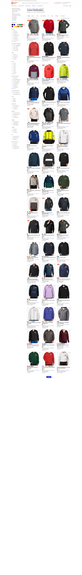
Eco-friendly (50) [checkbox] (16, 82)
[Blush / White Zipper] (58, 366)
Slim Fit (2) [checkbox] (15, 139)
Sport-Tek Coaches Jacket (61, 257)
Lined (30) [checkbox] (15, 85)
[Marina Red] (43, 78)
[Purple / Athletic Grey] (29, 78)
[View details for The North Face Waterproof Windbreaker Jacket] (34, 159)
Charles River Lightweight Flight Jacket (63, 212)
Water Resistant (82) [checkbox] (16, 79)
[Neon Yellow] (30, 256)
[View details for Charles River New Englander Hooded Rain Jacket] (34, 49)
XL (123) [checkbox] (14, 70)
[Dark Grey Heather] (28, 167)
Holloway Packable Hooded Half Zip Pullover (32, 80)
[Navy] (27, 78)
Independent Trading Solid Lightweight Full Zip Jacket (63, 58)
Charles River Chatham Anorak (32, 300)
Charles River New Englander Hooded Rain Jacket (34, 58)
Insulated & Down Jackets (16, 15)
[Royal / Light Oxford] (44, 256)
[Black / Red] (49, 167)
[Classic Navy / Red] (27, 211)
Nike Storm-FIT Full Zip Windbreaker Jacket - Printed (63, 235)
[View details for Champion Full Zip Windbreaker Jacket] (64, 159)
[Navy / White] (44, 189)
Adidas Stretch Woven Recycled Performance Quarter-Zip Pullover (32, 279)
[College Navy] (57, 234)
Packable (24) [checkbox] (15, 87)
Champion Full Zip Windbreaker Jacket (63, 168)
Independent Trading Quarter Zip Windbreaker (32, 213)
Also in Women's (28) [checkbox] (16, 94)
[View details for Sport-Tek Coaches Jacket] (64, 249)
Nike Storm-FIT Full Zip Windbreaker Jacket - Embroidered (63, 35)
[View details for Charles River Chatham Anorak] (34, 291)
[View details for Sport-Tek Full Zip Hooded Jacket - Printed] (49, 49)
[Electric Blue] (42, 78)
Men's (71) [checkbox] (15, 54)
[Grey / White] (43, 189)
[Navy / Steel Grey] (34, 321)
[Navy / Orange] (50, 167)
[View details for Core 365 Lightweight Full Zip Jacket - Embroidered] (64, 182)
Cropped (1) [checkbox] (15, 132)
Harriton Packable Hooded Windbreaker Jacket (63, 102)
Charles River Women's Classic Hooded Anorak (48, 301)
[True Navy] (45, 56)
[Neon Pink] (44, 299)
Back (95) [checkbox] (15, 145)
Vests (13, 12)
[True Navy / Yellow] (28, 56)
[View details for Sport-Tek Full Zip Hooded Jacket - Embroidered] (34, 359)
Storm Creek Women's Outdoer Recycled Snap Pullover (34, 191)
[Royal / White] (43, 167)
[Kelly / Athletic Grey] (28, 78)
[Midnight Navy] (57, 299)
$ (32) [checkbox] (14, 98)
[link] (14, 3)
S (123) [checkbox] (14, 66)
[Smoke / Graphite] (28, 211)
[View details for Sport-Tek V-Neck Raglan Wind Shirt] (34, 336)
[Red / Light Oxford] (43, 256)
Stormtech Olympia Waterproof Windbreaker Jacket (47, 213)
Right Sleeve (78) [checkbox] (16, 146)
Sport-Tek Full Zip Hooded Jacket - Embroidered (32, 368)
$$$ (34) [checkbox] (14, 101)
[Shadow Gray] (29, 122)
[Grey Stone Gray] (45, 234)
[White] (44, 78)
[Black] (30, 56)
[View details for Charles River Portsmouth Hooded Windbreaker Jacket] (34, 249)
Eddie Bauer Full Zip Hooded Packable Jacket (48, 345)
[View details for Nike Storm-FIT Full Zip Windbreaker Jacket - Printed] (64, 226)
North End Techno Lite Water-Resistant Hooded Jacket (63, 301)
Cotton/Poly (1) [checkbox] (15, 117)
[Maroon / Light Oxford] (42, 256)
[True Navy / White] (28, 144)
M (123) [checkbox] (14, 67)
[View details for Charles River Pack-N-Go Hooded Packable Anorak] (49, 314)
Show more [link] (13, 41)
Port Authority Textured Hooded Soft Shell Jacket (49, 102)
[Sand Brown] (27, 122)
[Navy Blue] (27, 189)
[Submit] (23, 3)
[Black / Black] (42, 211)
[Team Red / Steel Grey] (28, 321)
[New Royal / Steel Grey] (27, 321)
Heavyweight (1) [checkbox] (16, 124)
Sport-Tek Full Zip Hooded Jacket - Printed (49, 57)
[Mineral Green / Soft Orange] (42, 101)
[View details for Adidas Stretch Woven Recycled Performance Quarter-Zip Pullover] (34, 270)
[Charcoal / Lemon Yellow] (43, 101)
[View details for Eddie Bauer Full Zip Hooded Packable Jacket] (49, 336)
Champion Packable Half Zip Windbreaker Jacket (48, 35)
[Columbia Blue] (50, 78)
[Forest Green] (44, 56)
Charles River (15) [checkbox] (16, 35)
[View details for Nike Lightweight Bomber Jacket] (49, 270)
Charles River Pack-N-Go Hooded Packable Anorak (47, 323)
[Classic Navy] (57, 56)
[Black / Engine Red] (44, 101)
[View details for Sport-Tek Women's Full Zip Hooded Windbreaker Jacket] (64, 336)
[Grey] (29, 56)
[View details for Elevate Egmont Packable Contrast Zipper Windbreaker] (34, 314)
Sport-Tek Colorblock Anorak (32, 145)
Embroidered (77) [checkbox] (16, 105)
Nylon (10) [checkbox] (15, 116)
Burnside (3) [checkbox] (15, 32)
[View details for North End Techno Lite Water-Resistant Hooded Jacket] (64, 291)
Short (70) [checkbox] (15, 129)
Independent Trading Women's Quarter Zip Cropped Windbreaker (63, 368)
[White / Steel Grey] (29, 321)
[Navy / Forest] (42, 189)
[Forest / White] (51, 167)
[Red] (27, 56)
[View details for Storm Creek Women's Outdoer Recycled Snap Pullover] (34, 182)
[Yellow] (34, 56)
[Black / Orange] (37, 78)
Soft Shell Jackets (15, 11)
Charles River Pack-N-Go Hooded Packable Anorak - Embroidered (62, 146)
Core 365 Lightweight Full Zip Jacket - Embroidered (63, 191)
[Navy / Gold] (30, 78)
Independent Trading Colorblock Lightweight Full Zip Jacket (47, 124)
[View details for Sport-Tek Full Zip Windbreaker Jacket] (34, 93)
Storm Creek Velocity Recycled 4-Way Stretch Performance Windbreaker (33, 124)
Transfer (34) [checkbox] (15, 107)
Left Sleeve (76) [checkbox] (16, 148)
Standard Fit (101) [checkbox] (16, 136)
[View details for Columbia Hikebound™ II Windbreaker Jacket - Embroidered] (64, 314)
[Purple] (61, 144)
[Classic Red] (58, 189)
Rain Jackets (14, 19)
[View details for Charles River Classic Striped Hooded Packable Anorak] (49, 159)
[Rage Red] (29, 167)
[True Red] (43, 56)
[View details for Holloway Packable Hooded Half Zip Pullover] (34, 71)
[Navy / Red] (45, 167)
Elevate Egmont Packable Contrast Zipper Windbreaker (34, 323)
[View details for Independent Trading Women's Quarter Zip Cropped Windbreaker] (64, 359)
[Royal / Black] (59, 101)
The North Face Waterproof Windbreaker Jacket (33, 168)
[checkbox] (19, 45)
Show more (14, 20)
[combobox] (35, 3)
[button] (67, 3)
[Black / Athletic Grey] (34, 78)
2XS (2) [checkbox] (14, 63)
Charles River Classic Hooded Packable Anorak (48, 368)
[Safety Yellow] (61, 78)
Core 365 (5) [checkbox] (15, 38)
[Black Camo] (65, 78)
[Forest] (60, 144)
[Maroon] (58, 56)
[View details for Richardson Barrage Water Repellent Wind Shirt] (64, 115)
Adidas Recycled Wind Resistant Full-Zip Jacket (33, 235)
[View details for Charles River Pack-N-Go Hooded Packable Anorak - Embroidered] (64, 137)
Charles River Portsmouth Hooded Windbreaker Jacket (32, 258)
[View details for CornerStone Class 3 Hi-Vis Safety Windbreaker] (49, 137)
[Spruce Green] (28, 189)
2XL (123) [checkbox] (14, 72)
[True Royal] (42, 56)
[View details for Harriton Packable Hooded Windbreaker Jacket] (64, 93)
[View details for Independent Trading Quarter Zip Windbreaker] (34, 204)
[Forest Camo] (51, 122)
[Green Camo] (60, 78)
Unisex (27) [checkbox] (15, 57)
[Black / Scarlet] (36, 78)
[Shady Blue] (27, 167)
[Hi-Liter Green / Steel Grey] (30, 321)
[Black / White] (29, 144)
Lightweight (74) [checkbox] (16, 121)
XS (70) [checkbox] (14, 64)
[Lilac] (43, 299)
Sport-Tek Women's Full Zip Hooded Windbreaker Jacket (62, 345)
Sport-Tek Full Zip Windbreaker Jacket (33, 102)
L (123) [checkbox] (14, 69)
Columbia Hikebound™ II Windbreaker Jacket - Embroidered (63, 323)
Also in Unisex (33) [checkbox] (16, 92)
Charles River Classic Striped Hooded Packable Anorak (48, 168)
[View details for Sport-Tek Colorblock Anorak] (34, 137)
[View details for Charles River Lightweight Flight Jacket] (64, 204)
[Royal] (57, 78)
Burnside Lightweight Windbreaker (62, 79)
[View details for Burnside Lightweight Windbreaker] (64, 71)
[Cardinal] (52, 366)
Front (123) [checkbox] (15, 143)
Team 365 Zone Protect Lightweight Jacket (33, 35)
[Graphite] (60, 56)
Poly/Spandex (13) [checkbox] (16, 114)
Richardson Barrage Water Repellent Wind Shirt (64, 124)
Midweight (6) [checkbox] (15, 123)
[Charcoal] (60, 122)
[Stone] (45, 78)
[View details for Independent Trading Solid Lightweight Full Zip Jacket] (64, 49)
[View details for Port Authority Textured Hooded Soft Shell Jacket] (49, 93)
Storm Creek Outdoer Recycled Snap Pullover (48, 235)
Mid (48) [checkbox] (14, 130)
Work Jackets (14, 16)
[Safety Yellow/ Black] (42, 144)
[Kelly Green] (42, 299)
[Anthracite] (58, 234)
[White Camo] (44, 122)
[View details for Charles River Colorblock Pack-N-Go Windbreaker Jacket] (49, 182)
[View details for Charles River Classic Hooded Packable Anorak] (49, 359)
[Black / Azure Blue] (43, 211)
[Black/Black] (27, 234)
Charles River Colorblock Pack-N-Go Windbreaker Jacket (48, 191)
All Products (29, 8)
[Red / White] (42, 167)
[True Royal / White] (27, 144)
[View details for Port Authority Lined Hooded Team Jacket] (49, 249)
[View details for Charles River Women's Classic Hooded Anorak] (49, 291)
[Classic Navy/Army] (50, 122)
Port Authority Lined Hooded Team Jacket (49, 257)
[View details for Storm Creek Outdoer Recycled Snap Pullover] (49, 226)
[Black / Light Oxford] (45, 256)
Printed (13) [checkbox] (15, 108)
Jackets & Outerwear (35, 8)
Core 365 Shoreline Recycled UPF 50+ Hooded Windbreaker (48, 80)
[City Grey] (57, 321)
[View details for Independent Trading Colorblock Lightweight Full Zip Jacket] (49, 115)
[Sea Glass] (51, 78)
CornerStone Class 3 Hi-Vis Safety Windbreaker (47, 146)
